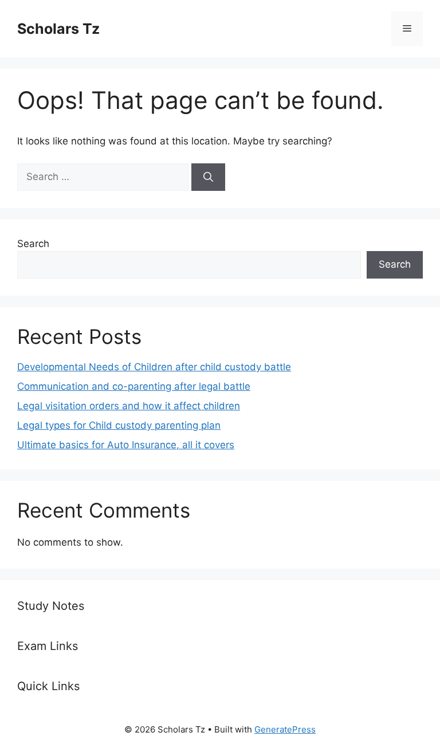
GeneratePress (285, 729)
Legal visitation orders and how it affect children (128, 406)
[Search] (208, 177)
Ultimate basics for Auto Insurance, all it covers (125, 445)
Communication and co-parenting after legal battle (133, 386)
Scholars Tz (58, 28)
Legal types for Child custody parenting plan (119, 425)
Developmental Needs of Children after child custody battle (154, 367)
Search (33, 243)
